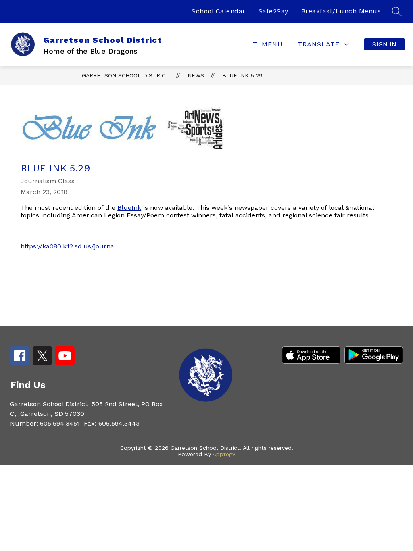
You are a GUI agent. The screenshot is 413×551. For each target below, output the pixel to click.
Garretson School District (125, 75)
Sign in (384, 44)
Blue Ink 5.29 (242, 75)
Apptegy (224, 454)
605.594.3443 (119, 423)
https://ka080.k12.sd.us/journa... (70, 246)
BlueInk (129, 207)
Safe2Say (273, 11)
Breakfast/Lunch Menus (341, 11)
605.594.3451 (60, 423)
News (196, 75)
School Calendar (219, 11)
